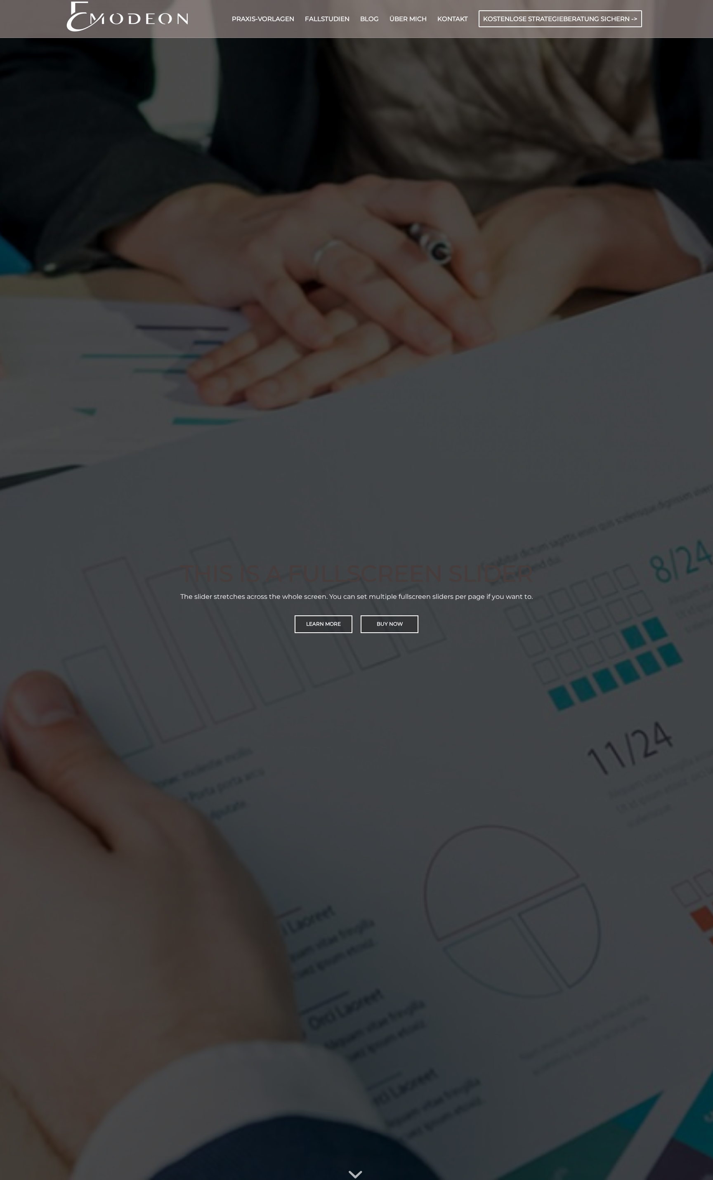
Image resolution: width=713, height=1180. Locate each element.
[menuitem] (263, 19)
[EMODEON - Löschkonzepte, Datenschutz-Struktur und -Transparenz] (127, 19)
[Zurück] (18, 590)
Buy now (390, 624)
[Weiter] (694, 590)
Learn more (323, 624)
